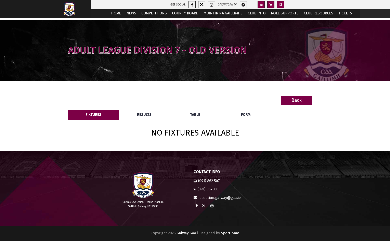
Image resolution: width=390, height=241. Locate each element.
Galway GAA (186, 233)
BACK (312, 107)
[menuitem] (116, 13)
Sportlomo (230, 233)
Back (296, 100)
